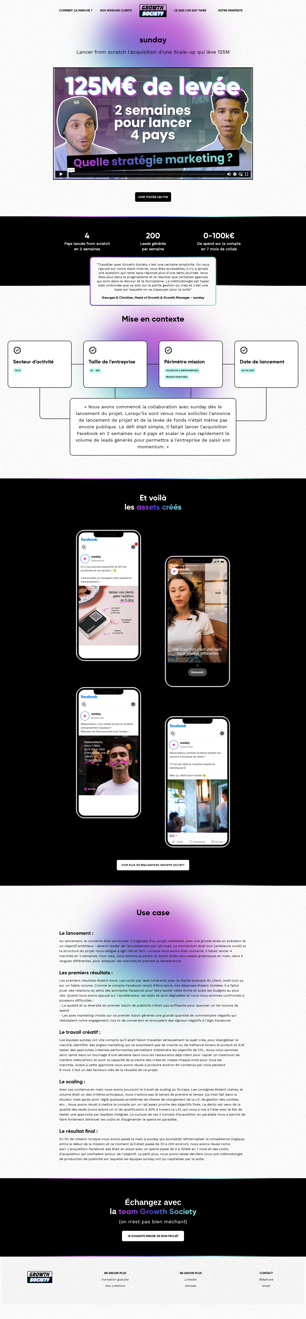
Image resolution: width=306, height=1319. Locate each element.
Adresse (190, 1285)
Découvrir (197, 672)
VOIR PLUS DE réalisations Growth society (153, 865)
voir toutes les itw (153, 197)
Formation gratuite (115, 1279)
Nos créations (115, 1285)
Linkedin (191, 1279)
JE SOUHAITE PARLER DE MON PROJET (153, 1236)
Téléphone (266, 1279)
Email (266, 1285)
